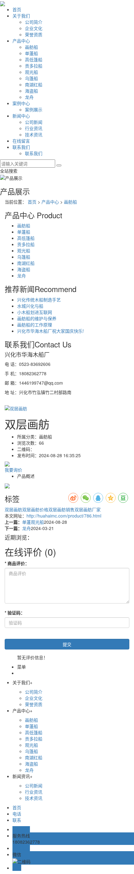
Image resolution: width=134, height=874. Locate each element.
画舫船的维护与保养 (36, 318)
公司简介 (33, 22)
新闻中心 (21, 116)
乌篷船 (31, 78)
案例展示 (33, 109)
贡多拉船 (33, 66)
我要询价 (13, 470)
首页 (16, 9)
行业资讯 (33, 128)
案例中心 (21, 103)
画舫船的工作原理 (34, 324)
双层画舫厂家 (87, 509)
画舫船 (31, 47)
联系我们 (21, 147)
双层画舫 (13, 509)
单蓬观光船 (33, 522)
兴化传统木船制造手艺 (39, 299)
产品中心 (21, 41)
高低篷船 (33, 59)
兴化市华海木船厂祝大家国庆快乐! (50, 331)
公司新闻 (33, 122)
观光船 (31, 72)
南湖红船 (33, 84)
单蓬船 (31, 53)
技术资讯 (33, 134)
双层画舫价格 (35, 509)
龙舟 (29, 97)
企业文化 (33, 28)
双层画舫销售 (61, 509)
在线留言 (21, 141)
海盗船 (31, 91)
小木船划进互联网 (34, 312)
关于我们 (21, 16)
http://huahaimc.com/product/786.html (63, 516)
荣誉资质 (33, 34)
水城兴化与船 (30, 306)
